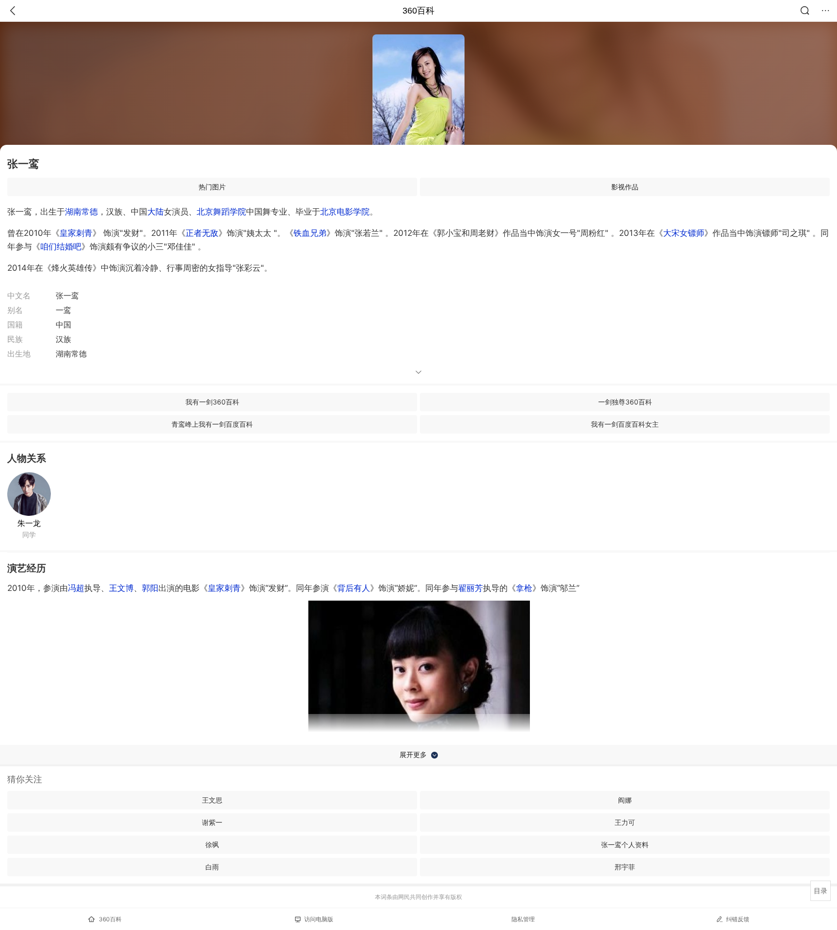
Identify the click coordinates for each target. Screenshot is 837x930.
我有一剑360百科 (212, 402)
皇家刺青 (76, 233)
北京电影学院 (345, 212)
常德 (89, 212)
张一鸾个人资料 (625, 844)
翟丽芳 (470, 588)
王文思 (212, 800)
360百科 (418, 11)
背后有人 (353, 588)
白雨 (212, 867)
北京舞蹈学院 (221, 212)
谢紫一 (212, 822)
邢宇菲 (625, 867)
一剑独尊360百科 (625, 402)
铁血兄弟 (310, 233)
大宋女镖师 (683, 233)
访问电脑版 (318, 919)
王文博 (121, 588)
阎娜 (625, 800)
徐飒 (212, 844)
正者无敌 (202, 233)
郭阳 (150, 588)
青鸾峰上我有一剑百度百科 (212, 424)
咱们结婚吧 (60, 246)
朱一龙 (29, 523)
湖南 (73, 212)
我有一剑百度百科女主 (625, 424)
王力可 (625, 822)
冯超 (76, 588)
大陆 (155, 212)
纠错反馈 (737, 919)
